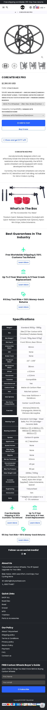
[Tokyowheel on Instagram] (22, 554)
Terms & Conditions (10, 638)
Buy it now (23, 129)
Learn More (23, 262)
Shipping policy (8, 635)
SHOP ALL (6, 597)
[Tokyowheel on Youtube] (25, 554)
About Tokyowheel (10, 631)
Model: (23, 96)
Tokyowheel (29, 700)
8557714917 (8, 584)
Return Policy (7, 645)
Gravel (5, 608)
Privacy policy (8, 642)
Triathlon (6, 615)
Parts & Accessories (10, 618)
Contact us (6, 655)
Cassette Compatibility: (17, 110)
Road (4, 604)
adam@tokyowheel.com (13, 581)
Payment (6, 649)
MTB (3, 611)
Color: (10, 88)
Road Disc (6, 601)
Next (43, 39)
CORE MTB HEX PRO (25, 12)
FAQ (3, 652)
